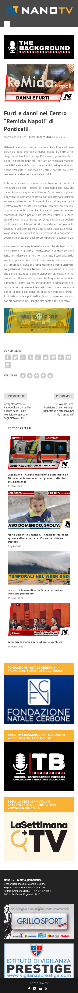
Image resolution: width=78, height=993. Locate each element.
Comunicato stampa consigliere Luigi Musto (35, 642)
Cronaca (40, 137)
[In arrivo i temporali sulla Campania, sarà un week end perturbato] (39, 568)
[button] (39, 47)
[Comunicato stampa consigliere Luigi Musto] (39, 619)
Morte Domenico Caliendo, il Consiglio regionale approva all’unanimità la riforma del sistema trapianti (38, 538)
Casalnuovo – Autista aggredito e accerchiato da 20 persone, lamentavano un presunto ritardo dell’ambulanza (38, 478)
